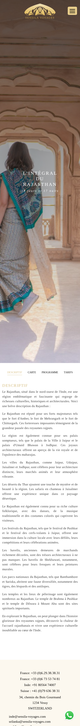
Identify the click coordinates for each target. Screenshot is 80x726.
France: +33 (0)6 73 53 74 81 (40, 679)
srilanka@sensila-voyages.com (30, 721)
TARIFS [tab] (68, 372)
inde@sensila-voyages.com (29, 716)
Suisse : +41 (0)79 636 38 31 (40, 691)
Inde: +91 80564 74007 (40, 685)
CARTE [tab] (32, 372)
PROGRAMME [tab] (50, 372)
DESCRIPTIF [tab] (14, 372)
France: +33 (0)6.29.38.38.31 (40, 673)
